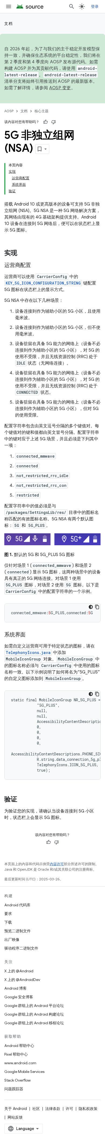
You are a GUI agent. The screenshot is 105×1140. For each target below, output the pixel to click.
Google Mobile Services (24, 1071)
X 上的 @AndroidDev (22, 979)
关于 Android (15, 1108)
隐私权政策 (88, 1108)
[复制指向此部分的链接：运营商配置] (36, 265)
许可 (69, 1108)
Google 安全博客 (18, 996)
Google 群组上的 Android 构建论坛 (34, 1014)
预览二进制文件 (17, 930)
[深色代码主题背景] (91, 607)
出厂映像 (11, 939)
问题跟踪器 (13, 1088)
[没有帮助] (54, 122)
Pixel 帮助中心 (16, 1054)
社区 (36, 1108)
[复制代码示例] (97, 607)
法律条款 (52, 1108)
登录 (95, 6)
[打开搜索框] (71, 6)
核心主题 (41, 111)
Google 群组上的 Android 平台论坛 (34, 1005)
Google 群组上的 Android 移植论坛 (34, 1022)
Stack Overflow (17, 1080)
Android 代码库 (17, 905)
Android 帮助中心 (19, 1045)
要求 (8, 913)
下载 (8, 922)
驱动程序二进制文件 (21, 948)
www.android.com (20, 1062)
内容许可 (57, 864)
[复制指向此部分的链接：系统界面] (31, 635)
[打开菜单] (8, 6)
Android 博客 (15, 988)
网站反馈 (15, 1117)
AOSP (8, 111)
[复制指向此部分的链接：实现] (22, 253)
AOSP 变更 (60, 88)
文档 (8, 23)
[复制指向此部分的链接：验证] (22, 800)
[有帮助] (45, 122)
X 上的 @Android (18, 971)
